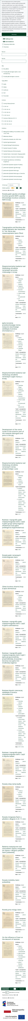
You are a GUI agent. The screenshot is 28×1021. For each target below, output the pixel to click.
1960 (19, 841)
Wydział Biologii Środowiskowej (11, 145)
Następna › (22, 989)
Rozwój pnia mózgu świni (11, 910)
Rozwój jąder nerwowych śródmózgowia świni (11, 556)
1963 (19, 581)
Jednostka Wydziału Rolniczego (11, 170)
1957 (19, 221)
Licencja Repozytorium (9, 103)
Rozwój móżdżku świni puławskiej (10, 881)
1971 (19, 514)
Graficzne (5, 90)
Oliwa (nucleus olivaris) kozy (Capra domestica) (12, 587)
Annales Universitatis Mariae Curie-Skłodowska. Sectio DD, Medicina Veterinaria (20, 214)
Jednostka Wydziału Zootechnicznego (12, 179)
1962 (19, 260)
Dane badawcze (9, 41)
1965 (19, 457)
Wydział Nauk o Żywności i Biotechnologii (13, 157)
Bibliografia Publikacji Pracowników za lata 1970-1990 (13, 132)
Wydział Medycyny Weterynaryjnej (12, 151)
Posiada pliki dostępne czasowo (11, 76)
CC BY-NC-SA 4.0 (7, 124)
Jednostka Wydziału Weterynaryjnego (12, 176)
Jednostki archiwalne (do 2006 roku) (12, 139)
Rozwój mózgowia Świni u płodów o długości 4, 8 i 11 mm (14, 818)
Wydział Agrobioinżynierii (9, 142)
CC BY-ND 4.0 (6, 112)
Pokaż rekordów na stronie (10, 992)
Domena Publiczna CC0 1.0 (10, 118)
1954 (19, 983)
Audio (4, 84)
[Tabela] (21, 188)
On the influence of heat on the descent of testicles (12, 938)
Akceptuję (14, 34)
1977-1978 (21, 746)
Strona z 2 (14, 989)
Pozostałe (6, 96)
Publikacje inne (9, 39)
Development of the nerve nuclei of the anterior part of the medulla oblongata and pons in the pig (13, 432)
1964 (19, 549)
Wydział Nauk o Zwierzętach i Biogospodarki (14, 154)
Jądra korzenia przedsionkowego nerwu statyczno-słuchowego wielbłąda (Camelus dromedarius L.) (11, 327)
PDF (4, 93)
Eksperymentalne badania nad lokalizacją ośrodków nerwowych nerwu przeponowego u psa (13, 466)
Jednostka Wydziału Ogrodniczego (11, 167)
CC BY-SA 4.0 (6, 115)
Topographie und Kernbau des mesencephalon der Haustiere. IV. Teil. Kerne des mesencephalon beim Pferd (13, 230)
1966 (19, 616)
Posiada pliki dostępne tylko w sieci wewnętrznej (12, 72)
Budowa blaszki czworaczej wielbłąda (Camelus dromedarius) (12, 692)
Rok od (3, 51)
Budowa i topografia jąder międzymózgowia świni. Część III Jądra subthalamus (13, 623)
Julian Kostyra (21, 953)
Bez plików (6, 69)
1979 (19, 317)
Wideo (5, 87)
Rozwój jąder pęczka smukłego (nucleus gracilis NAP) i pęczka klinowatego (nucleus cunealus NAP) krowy (13, 197)
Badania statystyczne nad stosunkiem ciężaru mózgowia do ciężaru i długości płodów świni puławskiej (13, 849)
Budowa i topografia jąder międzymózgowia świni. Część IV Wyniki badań (13, 754)
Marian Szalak (21, 293)
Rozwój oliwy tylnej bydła (11, 784)
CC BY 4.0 (5, 106)
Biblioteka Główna (7, 136)
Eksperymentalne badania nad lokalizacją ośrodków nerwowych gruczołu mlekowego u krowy (13, 269)
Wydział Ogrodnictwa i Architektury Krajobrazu (12, 160)
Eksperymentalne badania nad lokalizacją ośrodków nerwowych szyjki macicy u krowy (13, 376)
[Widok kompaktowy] (17, 188)
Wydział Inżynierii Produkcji (10, 148)
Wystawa (6, 47)
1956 (19, 811)
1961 (19, 904)
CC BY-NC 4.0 (6, 109)
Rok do (3, 58)
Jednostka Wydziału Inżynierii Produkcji (12, 164)
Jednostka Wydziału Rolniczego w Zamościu (14, 173)
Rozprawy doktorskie (9, 44)
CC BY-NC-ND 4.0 (7, 121)
